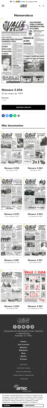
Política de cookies (12, 399)
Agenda (23, 356)
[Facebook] (15, 327)
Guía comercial (23, 344)
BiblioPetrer (23, 350)
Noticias (23, 341)
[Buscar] (43, 6)
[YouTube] (23, 327)
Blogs (23, 353)
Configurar (29, 405)
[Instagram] (28, 327)
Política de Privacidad (23, 371)
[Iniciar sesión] (40, 6)
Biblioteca (23, 347)
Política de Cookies (23, 368)
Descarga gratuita (23, 107)
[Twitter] (19, 327)
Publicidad (24, 379)
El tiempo (23, 359)
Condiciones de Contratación (23, 375)
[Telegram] (32, 327)
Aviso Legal (23, 364)
